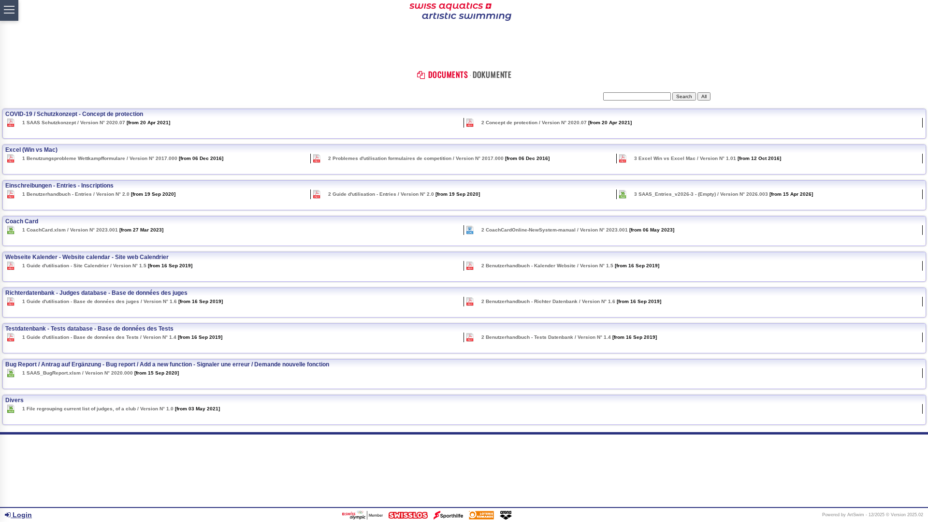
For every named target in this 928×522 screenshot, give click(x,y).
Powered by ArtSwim (843, 514)
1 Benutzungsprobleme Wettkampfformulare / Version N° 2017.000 (99, 158)
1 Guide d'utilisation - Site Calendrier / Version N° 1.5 (83, 265)
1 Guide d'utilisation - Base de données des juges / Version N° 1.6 (99, 301)
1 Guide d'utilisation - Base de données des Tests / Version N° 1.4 (98, 337)
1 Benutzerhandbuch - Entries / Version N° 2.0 (75, 194)
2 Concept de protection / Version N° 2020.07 (533, 122)
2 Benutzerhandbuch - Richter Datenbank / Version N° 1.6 (547, 301)
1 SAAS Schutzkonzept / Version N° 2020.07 (73, 122)
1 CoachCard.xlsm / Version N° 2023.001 (69, 229)
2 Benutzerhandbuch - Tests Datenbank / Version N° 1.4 (545, 337)
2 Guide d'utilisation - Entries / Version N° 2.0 (380, 194)
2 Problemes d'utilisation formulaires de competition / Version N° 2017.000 (415, 158)
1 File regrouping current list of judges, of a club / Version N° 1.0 (97, 408)
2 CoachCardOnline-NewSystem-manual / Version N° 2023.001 (554, 229)
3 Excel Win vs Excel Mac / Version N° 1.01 (684, 158)
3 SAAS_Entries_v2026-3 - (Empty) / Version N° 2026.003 (700, 194)
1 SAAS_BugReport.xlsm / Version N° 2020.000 (77, 373)
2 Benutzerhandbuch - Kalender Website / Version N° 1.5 (546, 265)
